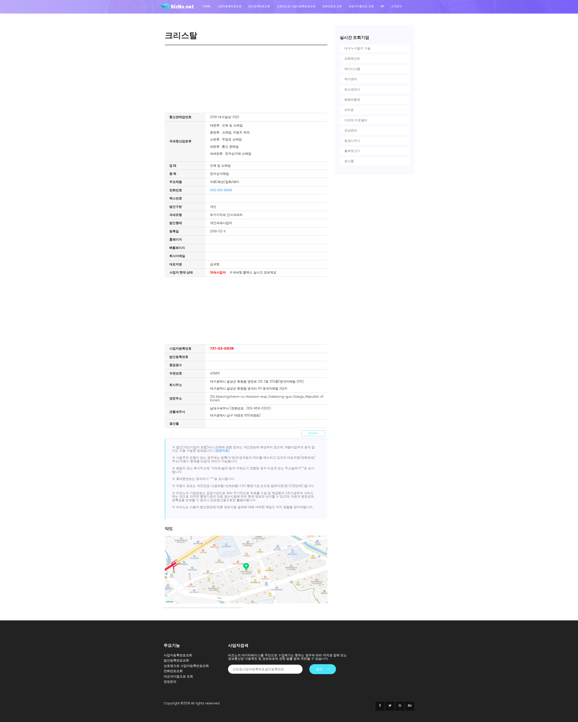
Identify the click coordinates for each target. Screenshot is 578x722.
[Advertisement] (247, 79)
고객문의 (396, 6)
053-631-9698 (221, 190)
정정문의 (313, 433)
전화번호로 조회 (332, 6)
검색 (319, 669)
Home (206, 6)
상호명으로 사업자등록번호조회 (296, 6)
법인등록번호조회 (259, 6)
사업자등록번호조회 (229, 6)
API (382, 6)
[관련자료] (222, 450)
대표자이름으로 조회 (361, 6)
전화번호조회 (173, 671)
